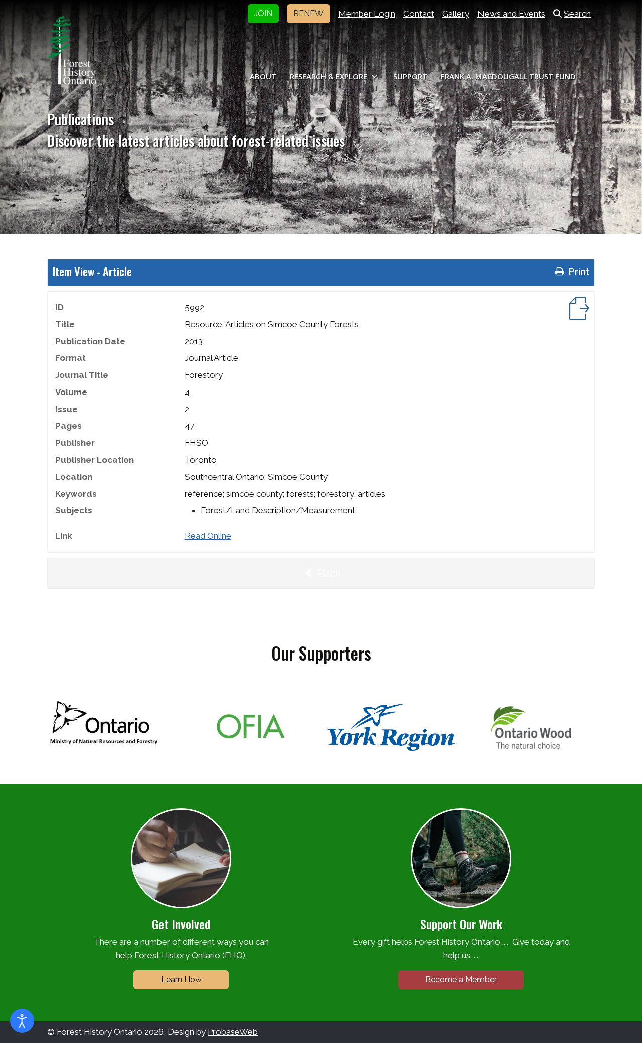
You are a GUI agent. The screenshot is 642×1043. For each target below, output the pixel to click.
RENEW (308, 13)
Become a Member (461, 979)
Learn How (181, 979)
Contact (418, 14)
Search (577, 14)
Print (577, 271)
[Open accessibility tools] (22, 1021)
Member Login (366, 14)
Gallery (455, 14)
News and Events (511, 14)
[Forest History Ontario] (72, 50)
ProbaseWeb (233, 1032)
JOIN (263, 13)
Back (328, 573)
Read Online (208, 536)
